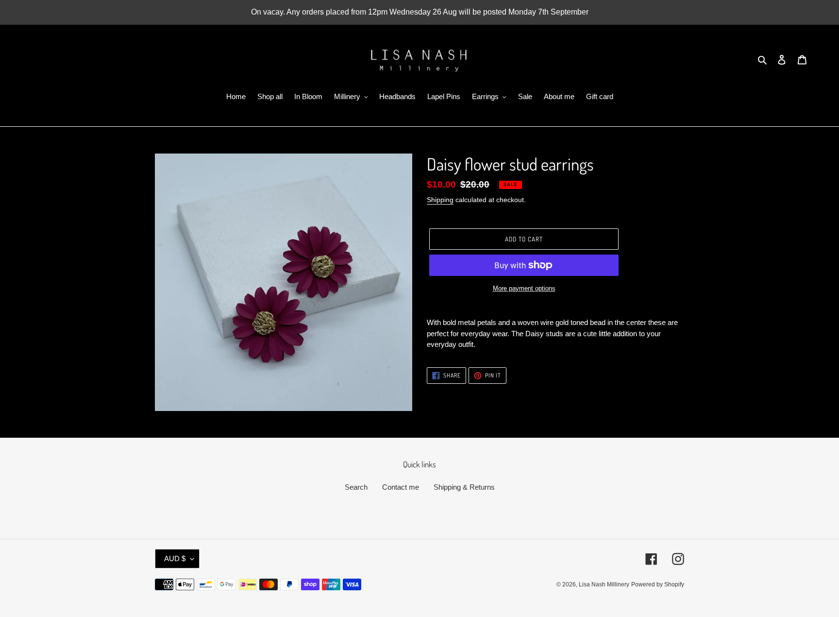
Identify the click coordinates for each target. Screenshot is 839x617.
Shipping (440, 200)
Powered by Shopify (657, 584)
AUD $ (174, 558)
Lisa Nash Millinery (604, 584)
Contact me (400, 487)
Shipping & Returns (464, 487)
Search (356, 487)
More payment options (524, 288)
